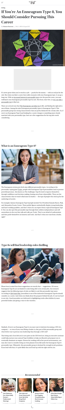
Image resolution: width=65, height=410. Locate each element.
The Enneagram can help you (30, 106)
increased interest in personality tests (26, 97)
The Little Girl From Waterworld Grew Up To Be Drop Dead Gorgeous (24, 397)
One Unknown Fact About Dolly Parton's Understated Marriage (8, 397)
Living (3, 7)
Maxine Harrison (8, 26)
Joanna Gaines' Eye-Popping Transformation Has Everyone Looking (40, 397)
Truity (20, 189)
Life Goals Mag (15, 293)
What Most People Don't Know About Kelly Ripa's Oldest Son (56, 396)
